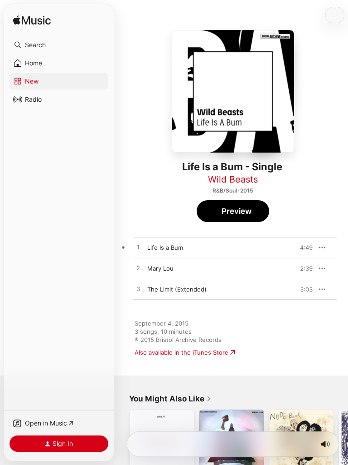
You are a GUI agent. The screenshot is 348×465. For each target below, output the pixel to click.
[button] (59, 45)
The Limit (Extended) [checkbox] (177, 289)
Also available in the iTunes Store (181, 352)
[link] (170, 399)
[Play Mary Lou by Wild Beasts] (138, 268)
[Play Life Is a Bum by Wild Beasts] (138, 247)
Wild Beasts (233, 179)
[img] (32, 20)
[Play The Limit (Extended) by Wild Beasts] (138, 289)
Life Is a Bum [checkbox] (165, 247)
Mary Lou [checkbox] (160, 268)
